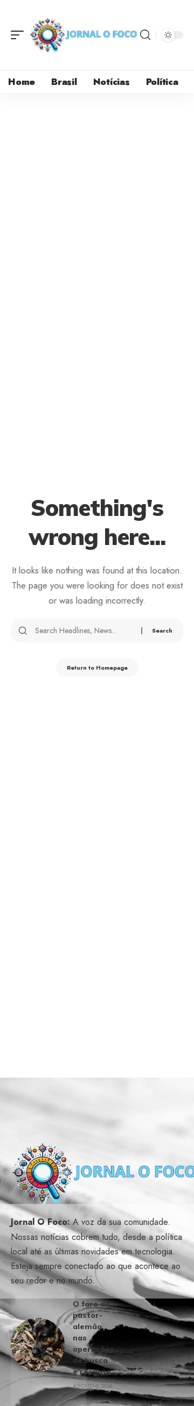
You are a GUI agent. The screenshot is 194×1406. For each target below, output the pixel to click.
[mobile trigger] (20, 35)
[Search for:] (84, 630)
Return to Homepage (97, 667)
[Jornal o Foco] (83, 35)
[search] (145, 35)
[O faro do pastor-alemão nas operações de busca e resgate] (38, 1345)
